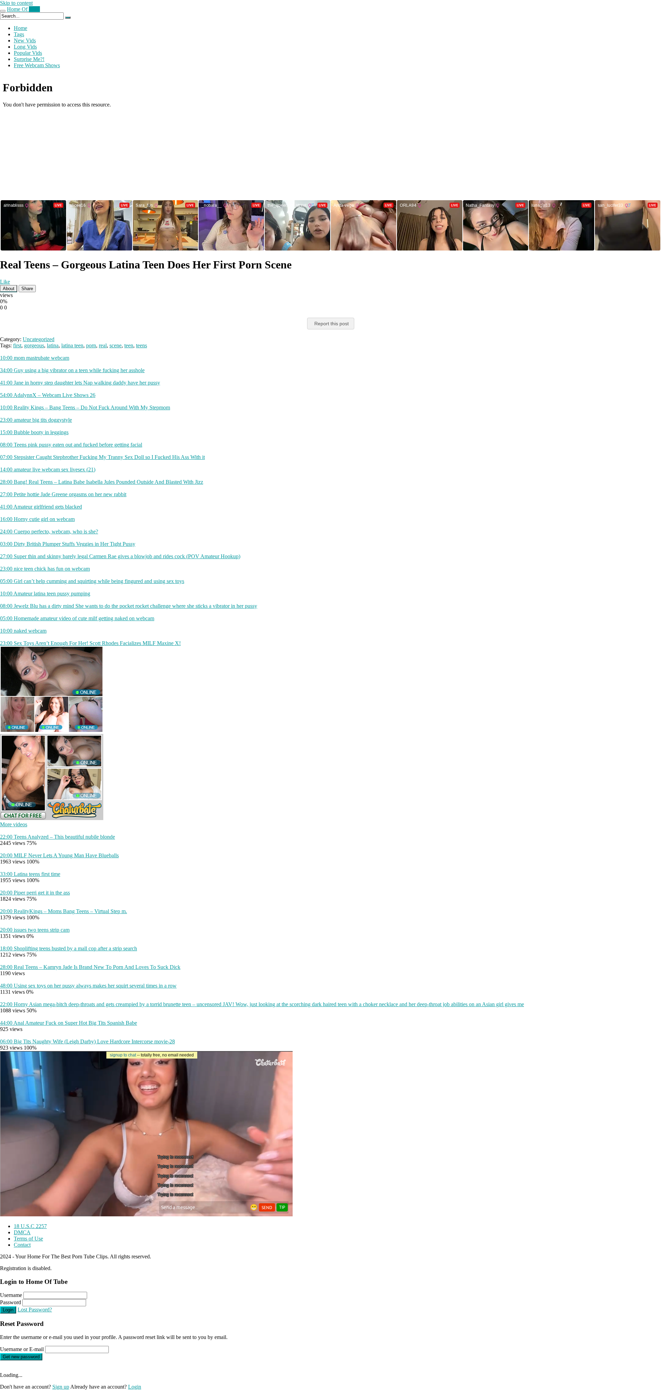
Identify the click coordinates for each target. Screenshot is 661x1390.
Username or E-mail (22, 1349)
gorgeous (34, 345)
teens (141, 345)
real (103, 345)
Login (8, 1309)
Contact (22, 1245)
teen (128, 345)
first (17, 345)
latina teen (72, 345)
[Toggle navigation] (3, 11)
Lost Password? (35, 1309)
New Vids (25, 40)
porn (91, 345)
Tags (19, 34)
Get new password (21, 1356)
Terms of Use (28, 1238)
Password (10, 1302)
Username (11, 1295)
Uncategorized (38, 339)
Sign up (60, 1387)
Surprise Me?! (29, 59)
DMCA (22, 1232)
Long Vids (25, 47)
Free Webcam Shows (37, 65)
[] (68, 18)
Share (27, 288)
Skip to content (16, 3)
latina (53, 345)
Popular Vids (28, 53)
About (8, 288)
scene (115, 345)
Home (20, 28)
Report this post (331, 323)
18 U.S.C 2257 (30, 1226)
